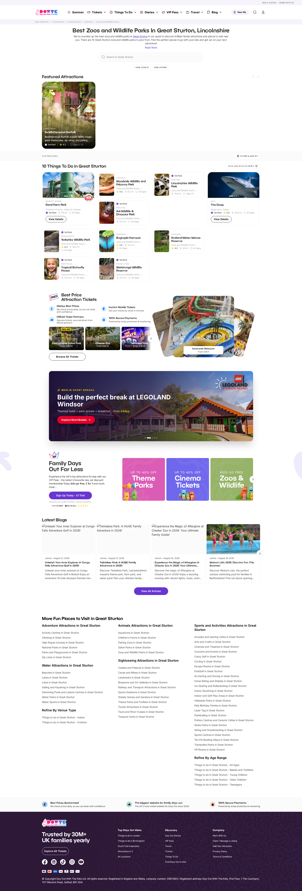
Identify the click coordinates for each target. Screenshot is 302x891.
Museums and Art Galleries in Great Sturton (142, 682)
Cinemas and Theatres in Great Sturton (216, 646)
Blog (215, 12)
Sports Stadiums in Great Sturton (137, 692)
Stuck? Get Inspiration (128, 846)
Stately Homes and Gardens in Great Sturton (143, 697)
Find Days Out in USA (175, 862)
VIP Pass (172, 12)
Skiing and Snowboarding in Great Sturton (218, 729)
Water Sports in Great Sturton (59, 701)
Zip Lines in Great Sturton (56, 657)
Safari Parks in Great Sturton (134, 647)
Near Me (242, 12)
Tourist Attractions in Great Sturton (138, 706)
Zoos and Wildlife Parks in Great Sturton (141, 652)
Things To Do (123, 12)
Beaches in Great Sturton (56, 672)
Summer (78, 12)
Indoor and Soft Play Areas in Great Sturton (219, 695)
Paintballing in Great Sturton (210, 715)
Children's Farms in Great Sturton (137, 637)
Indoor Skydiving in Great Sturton (213, 690)
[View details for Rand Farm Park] (68, 199)
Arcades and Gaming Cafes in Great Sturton (219, 636)
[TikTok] (63, 862)
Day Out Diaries (173, 835)
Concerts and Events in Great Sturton (215, 651)
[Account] (263, 12)
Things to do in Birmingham (131, 841)
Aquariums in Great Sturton (133, 632)
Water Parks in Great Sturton (58, 697)
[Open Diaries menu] (157, 12)
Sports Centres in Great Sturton (212, 734)
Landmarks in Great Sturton (134, 677)
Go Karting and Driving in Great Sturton (216, 676)
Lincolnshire (58, 22)
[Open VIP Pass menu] (181, 12)
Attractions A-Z (125, 851)
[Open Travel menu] (202, 12)
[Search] (255, 12)
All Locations (124, 856)
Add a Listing (269, 3)
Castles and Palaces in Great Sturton (139, 667)
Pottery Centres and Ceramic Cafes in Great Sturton (224, 720)
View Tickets (142, 67)
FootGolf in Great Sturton (208, 671)
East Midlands (42, 22)
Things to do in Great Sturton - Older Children (220, 779)
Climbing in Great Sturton (56, 637)
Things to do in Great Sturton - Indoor (63, 717)
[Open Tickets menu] (105, 12)
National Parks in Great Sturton (59, 647)
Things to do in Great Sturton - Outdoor (64, 722)
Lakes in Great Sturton (54, 677)
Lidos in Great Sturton (54, 682)
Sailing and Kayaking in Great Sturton (63, 687)
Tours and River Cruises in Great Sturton (141, 711)
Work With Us (286, 3)
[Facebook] (45, 862)
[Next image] (90, 185)
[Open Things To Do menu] (135, 12)
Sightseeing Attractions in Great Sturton (148, 660)
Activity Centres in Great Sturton (60, 632)
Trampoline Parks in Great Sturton (213, 744)
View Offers (160, 67)
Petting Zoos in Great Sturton (134, 642)
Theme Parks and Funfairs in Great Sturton (142, 701)
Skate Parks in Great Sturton (210, 725)
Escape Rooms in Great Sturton (212, 666)
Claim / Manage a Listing (225, 841)
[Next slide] (258, 76)
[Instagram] (72, 862)
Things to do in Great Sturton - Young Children (220, 774)
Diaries (149, 12)
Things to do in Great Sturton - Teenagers (218, 784)
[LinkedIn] (54, 862)
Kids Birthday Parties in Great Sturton (215, 705)
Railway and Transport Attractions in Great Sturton (147, 687)
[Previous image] (47, 185)
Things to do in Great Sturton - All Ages (216, 764)
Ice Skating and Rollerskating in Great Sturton (220, 685)
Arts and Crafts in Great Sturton (212, 641)
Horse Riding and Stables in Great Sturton (218, 680)
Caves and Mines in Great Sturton (137, 672)
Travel (195, 12)
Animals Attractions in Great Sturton (145, 625)
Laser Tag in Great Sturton (209, 710)
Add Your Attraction (222, 846)
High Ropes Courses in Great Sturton (63, 642)
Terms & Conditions (222, 856)
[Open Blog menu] (220, 12)
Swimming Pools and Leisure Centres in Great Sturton (72, 692)
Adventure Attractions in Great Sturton (71, 625)
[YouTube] (81, 862)
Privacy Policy (220, 851)
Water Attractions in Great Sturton (67, 665)
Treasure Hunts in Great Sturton (136, 716)
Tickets (97, 12)
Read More (151, 47)
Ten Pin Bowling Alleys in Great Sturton (216, 739)
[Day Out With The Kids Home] (46, 12)
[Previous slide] (253, 76)
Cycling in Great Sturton (208, 661)
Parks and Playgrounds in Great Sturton (64, 652)
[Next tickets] (151, 338)
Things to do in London (129, 835)
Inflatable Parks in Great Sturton (212, 700)
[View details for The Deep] (233, 199)
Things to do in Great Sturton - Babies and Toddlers (223, 769)
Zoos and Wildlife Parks (107, 22)
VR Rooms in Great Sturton (209, 749)
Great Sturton (74, 22)
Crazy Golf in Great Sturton (209, 656)
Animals (88, 22)
